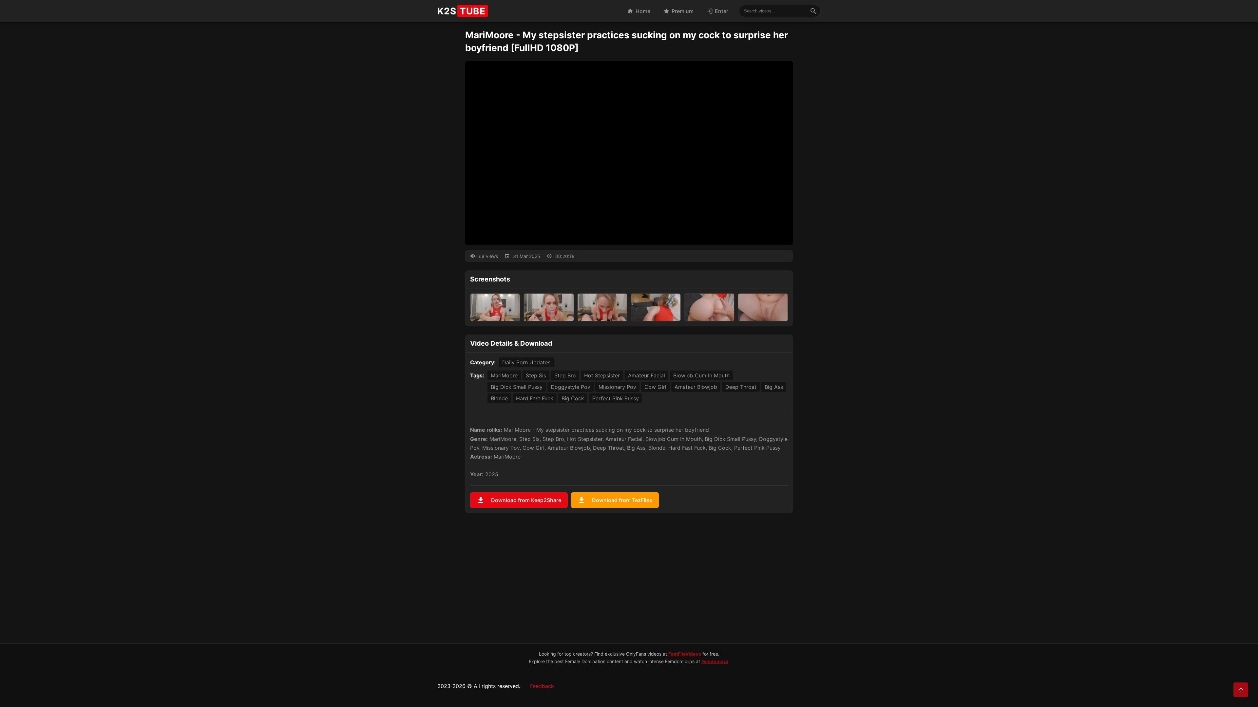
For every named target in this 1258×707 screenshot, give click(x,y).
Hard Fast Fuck (534, 398)
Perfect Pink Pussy (615, 398)
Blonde (499, 398)
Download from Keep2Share (519, 500)
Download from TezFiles (615, 500)
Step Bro (565, 375)
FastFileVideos (684, 654)
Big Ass (774, 387)
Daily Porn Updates (526, 362)
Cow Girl (655, 387)
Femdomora (714, 661)
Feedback (542, 686)
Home (638, 11)
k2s (461, 11)
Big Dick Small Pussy (517, 387)
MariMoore (504, 375)
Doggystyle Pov (570, 387)
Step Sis (536, 375)
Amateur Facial (646, 375)
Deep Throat (740, 387)
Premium (678, 11)
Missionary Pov (617, 387)
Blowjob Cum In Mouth (701, 375)
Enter (717, 11)
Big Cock (573, 398)
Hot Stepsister (602, 375)
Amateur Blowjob (696, 387)
